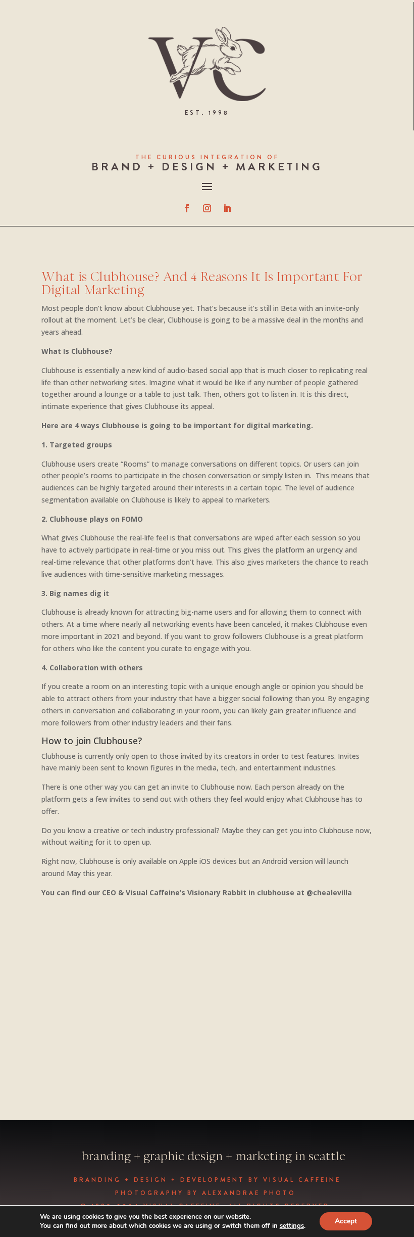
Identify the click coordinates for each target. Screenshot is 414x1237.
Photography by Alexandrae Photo (207, 1193)
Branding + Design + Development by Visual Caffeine (207, 1179)
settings (292, 1225)
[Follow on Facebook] (187, 208)
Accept (346, 1221)
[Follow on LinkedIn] (227, 208)
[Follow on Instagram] (207, 208)
